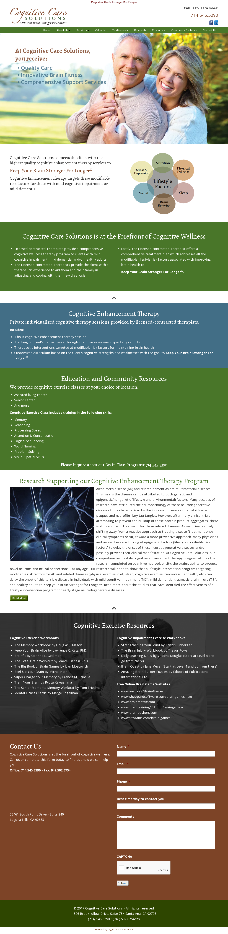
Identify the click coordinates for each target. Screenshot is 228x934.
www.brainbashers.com (139, 712)
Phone (123, 781)
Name (123, 746)
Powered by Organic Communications (114, 929)
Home (47, 30)
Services (82, 30)
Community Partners (184, 30)
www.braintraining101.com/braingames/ (152, 707)
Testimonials (120, 30)
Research (140, 30)
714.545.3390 (204, 15)
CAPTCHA (124, 857)
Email (123, 764)
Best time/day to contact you (140, 799)
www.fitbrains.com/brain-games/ (146, 718)
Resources (158, 30)
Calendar (100, 30)
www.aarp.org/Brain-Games (142, 691)
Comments (125, 816)
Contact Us (209, 30)
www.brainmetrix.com (138, 702)
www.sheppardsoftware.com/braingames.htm (156, 696)
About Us (63, 30)
